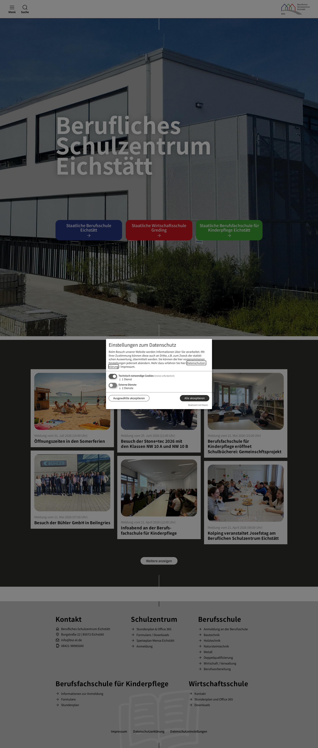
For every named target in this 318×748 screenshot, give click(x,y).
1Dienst (125, 379)
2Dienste (126, 388)
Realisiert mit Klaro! (198, 404)
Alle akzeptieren (195, 398)
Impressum (127, 367)
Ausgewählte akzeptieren (129, 398)
